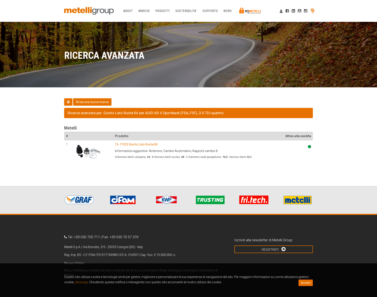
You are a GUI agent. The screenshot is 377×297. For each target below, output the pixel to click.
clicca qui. (82, 282)
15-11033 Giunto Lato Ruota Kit (136, 144)
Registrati (270, 249)
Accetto (305, 282)
